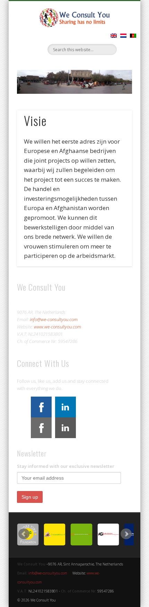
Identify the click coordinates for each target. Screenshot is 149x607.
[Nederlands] (123, 36)
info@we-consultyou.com (54, 319)
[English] (114, 36)
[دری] (133, 36)
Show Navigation (132, 61)
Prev (23, 534)
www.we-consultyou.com (57, 327)
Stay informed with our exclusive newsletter (65, 466)
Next (126, 534)
